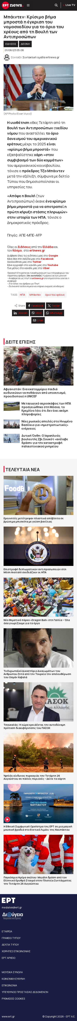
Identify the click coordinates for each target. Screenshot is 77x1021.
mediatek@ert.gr (12, 907)
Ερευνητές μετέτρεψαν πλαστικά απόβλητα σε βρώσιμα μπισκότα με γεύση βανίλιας (34, 520)
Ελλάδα (48, 247)
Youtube (52, 265)
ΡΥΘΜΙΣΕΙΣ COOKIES (13, 998)
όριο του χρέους (55, 294)
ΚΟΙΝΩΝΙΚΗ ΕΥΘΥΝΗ (13, 978)
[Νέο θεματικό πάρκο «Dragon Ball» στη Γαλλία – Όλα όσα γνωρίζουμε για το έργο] (38, 597)
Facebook (47, 258)
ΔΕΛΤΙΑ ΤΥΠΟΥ (10, 944)
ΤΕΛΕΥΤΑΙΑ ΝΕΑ (22, 469)
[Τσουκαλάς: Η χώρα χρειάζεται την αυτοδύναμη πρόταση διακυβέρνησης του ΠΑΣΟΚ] (38, 701)
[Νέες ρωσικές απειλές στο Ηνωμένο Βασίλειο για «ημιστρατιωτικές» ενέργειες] (12, 424)
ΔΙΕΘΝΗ (25, 44)
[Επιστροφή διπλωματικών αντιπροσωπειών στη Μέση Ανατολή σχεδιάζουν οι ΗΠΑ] (38, 546)
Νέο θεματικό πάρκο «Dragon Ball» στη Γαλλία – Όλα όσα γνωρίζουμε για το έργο (37, 621)
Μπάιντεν (35, 294)
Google (53, 255)
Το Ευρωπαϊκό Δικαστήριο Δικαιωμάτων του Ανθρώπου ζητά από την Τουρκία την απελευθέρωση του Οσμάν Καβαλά (37, 674)
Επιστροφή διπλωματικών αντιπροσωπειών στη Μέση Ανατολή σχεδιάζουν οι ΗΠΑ (35, 571)
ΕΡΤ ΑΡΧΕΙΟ (8, 958)
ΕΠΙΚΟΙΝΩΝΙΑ (9, 985)
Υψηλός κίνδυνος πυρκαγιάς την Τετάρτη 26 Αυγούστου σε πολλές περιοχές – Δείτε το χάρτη (35, 777)
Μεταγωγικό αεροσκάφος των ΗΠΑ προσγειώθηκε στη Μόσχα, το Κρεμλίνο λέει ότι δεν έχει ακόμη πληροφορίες (46, 408)
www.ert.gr (8, 1016)
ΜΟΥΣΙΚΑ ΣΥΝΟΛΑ (12, 972)
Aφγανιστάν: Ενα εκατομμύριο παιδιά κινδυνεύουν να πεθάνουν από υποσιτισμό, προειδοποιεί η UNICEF (35, 392)
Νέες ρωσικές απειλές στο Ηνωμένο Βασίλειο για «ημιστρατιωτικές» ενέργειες (47, 424)
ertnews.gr (38, 278)
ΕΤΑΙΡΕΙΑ (7, 931)
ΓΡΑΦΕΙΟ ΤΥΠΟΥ (11, 938)
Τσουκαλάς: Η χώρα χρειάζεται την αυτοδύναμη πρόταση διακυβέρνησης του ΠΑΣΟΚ (34, 726)
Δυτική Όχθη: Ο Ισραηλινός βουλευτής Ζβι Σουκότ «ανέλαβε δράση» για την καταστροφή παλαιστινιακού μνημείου (44, 441)
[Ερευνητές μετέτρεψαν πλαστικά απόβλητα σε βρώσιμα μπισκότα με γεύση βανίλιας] (38, 495)
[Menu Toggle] (28, 5)
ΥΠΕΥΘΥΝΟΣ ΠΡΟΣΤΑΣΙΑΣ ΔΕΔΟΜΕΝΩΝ (25, 992)
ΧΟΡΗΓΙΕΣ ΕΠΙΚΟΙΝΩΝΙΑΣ (16, 951)
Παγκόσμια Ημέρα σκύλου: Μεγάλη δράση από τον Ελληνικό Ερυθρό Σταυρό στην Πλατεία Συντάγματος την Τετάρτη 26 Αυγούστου (37, 880)
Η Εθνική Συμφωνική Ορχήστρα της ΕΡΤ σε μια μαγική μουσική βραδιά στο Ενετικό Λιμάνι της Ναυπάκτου (38, 828)
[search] (56, 5)
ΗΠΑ (22, 294)
